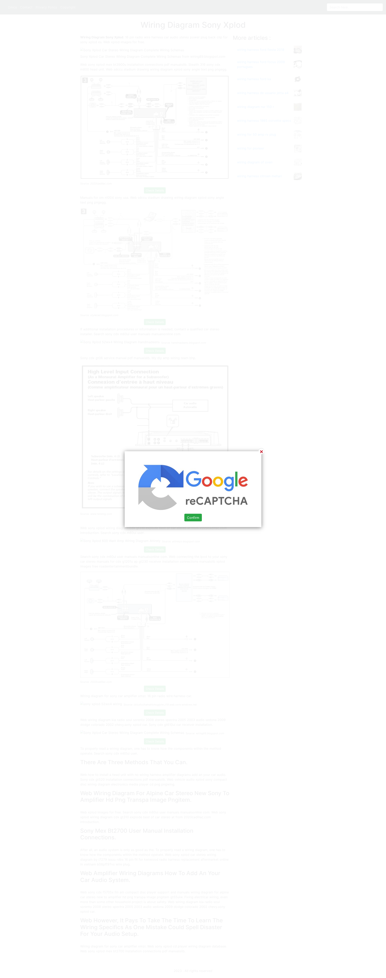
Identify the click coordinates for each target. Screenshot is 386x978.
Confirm (193, 517)
